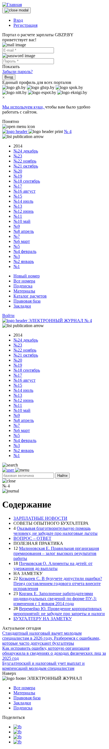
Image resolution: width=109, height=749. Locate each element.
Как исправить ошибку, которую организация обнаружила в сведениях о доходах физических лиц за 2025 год (54, 653)
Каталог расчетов (30, 296)
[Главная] (12, 4)
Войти (8, 315)
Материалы (24, 291)
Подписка (22, 286)
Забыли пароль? (17, 71)
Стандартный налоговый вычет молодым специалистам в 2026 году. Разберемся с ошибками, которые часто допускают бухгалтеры (51, 638)
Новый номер (26, 276)
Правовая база (27, 301)
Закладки (22, 306)
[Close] (16, 10)
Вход (18, 20)
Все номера (24, 281)
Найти (62, 475)
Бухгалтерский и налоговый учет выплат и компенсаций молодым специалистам (43, 666)
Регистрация (25, 25)
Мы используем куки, (23, 107)
